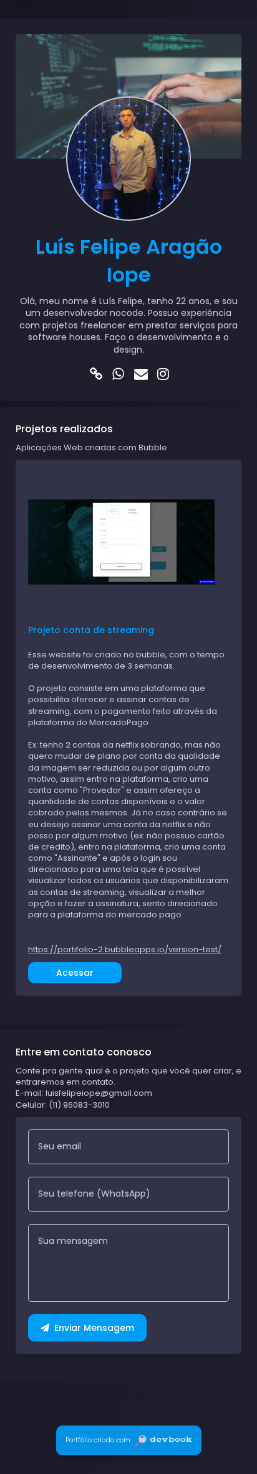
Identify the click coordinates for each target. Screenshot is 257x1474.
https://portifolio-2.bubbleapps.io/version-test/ (124, 949)
